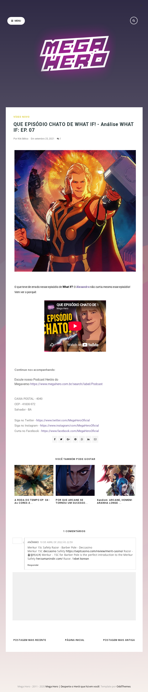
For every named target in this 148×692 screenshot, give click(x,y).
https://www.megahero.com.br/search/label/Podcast (66, 384)
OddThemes (124, 686)
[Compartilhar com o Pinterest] (95, 439)
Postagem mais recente (29, 640)
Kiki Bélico (23, 138)
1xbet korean (80, 558)
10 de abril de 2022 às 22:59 (56, 542)
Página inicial (74, 640)
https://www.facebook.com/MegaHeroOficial (70, 431)
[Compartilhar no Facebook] (54, 439)
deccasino (49, 551)
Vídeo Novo (21, 117)
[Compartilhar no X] (61, 439)
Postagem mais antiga (119, 640)
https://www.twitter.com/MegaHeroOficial (63, 420)
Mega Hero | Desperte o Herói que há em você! (72, 686)
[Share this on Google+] (68, 439)
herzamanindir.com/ (49, 558)
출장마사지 (34, 555)
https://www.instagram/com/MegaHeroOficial (69, 425)
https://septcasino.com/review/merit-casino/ (94, 551)
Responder (33, 565)
